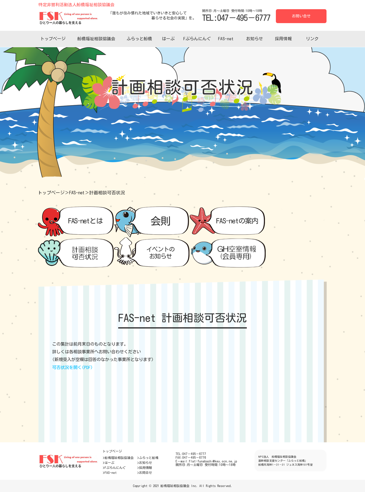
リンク (312, 39)
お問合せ (145, 472)
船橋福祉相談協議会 (96, 39)
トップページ (53, 39)
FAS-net (225, 39)
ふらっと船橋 (139, 39)
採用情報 (283, 39)
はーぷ (168, 39)
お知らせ (254, 39)
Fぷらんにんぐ (197, 39)
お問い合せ (301, 16)
